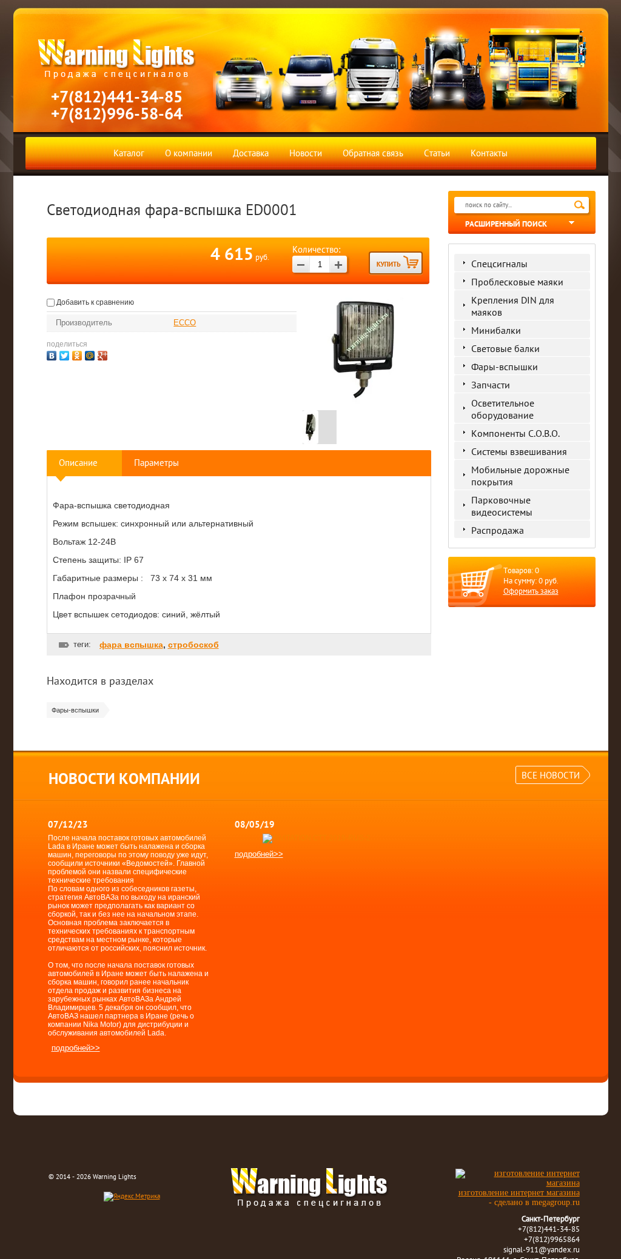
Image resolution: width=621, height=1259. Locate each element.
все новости (551, 775)
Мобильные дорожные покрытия (520, 475)
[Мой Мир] (91, 354)
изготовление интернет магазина (519, 1192)
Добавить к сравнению (94, 302)
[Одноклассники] (78, 354)
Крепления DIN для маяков (512, 306)
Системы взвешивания (519, 451)
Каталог (128, 153)
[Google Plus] (104, 354)
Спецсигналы (499, 263)
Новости (305, 153)
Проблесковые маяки (517, 282)
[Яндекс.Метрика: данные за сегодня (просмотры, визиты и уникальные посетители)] (132, 1196)
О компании (188, 153)
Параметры (156, 462)
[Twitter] (65, 354)
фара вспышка (131, 644)
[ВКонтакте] (53, 354)
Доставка (251, 153)
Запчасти (490, 385)
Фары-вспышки (504, 366)
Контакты (489, 153)
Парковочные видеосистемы (501, 506)
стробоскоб (193, 644)
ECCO (184, 322)
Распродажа (497, 530)
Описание (78, 462)
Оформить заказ (531, 591)
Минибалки (496, 330)
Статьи (437, 153)
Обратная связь (373, 153)
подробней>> (76, 1047)
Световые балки (505, 348)
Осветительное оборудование (502, 409)
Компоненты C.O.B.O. (515, 433)
